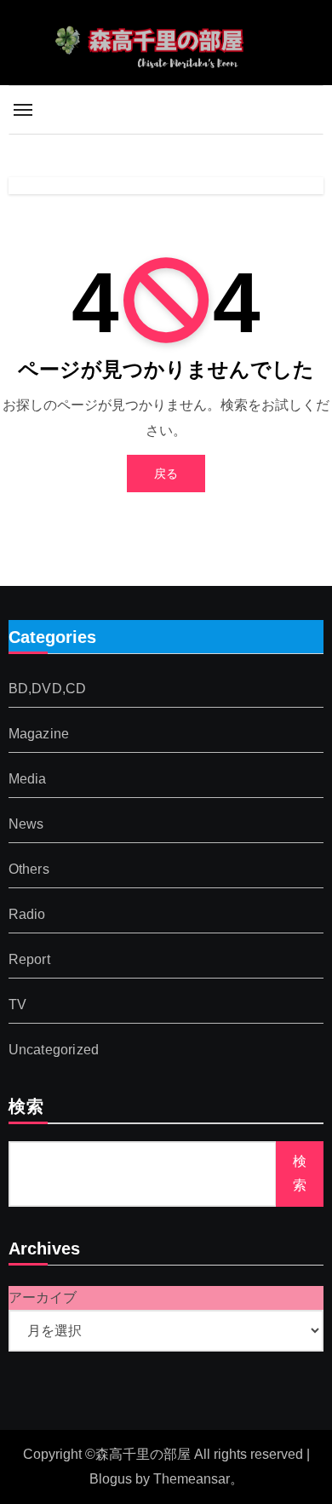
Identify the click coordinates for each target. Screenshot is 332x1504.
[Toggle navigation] (23, 110)
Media (28, 779)
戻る (166, 473)
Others (29, 869)
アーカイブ (43, 1297)
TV (17, 1004)
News (26, 824)
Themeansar (191, 1479)
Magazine (39, 733)
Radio (27, 914)
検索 (26, 1108)
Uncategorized (54, 1049)
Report (29, 959)
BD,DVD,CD (48, 688)
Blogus (110, 1479)
